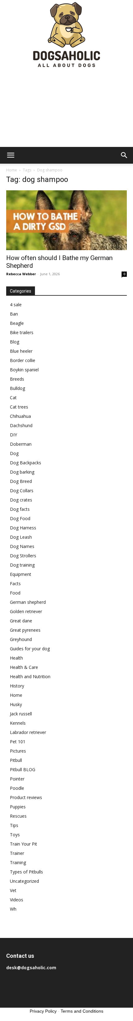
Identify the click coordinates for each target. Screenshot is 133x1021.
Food (15, 593)
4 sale (16, 304)
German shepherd (28, 602)
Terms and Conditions (82, 1011)
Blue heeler (21, 351)
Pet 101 (17, 742)
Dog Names (22, 546)
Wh (13, 909)
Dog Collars (21, 490)
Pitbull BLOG (22, 769)
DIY (13, 435)
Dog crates (21, 500)
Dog (14, 453)
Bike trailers (21, 332)
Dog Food (20, 518)
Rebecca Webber (21, 274)
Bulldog (17, 388)
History (17, 686)
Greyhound (21, 639)
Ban (14, 314)
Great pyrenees (25, 630)
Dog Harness (23, 528)
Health (16, 658)
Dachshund (21, 425)
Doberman (21, 444)
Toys (15, 835)
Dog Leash (21, 537)
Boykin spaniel (24, 370)
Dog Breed (21, 481)
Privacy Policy (43, 1011)
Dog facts (20, 509)
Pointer (17, 779)
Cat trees (19, 407)
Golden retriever (26, 611)
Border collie (22, 360)
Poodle (17, 788)
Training (18, 862)
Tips (14, 825)
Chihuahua (20, 416)
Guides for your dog (30, 649)
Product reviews (26, 797)
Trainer (17, 853)
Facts (15, 583)
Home (11, 170)
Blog (14, 342)
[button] (10, 155)
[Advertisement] (66, 108)
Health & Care (24, 667)
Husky (16, 704)
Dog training (22, 565)
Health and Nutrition (30, 676)
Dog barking (22, 472)
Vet (13, 890)
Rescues (18, 816)
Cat (13, 397)
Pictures (18, 751)
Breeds (17, 379)
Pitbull (16, 760)
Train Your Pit (23, 844)
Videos (16, 900)
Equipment (20, 574)
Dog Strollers (23, 556)
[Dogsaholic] (66, 35)
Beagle (17, 323)
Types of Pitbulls (26, 872)
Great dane (21, 621)
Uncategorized (24, 881)
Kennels (18, 723)
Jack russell (21, 714)
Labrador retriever (28, 732)
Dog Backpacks (25, 463)
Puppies (18, 807)
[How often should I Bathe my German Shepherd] (66, 220)
